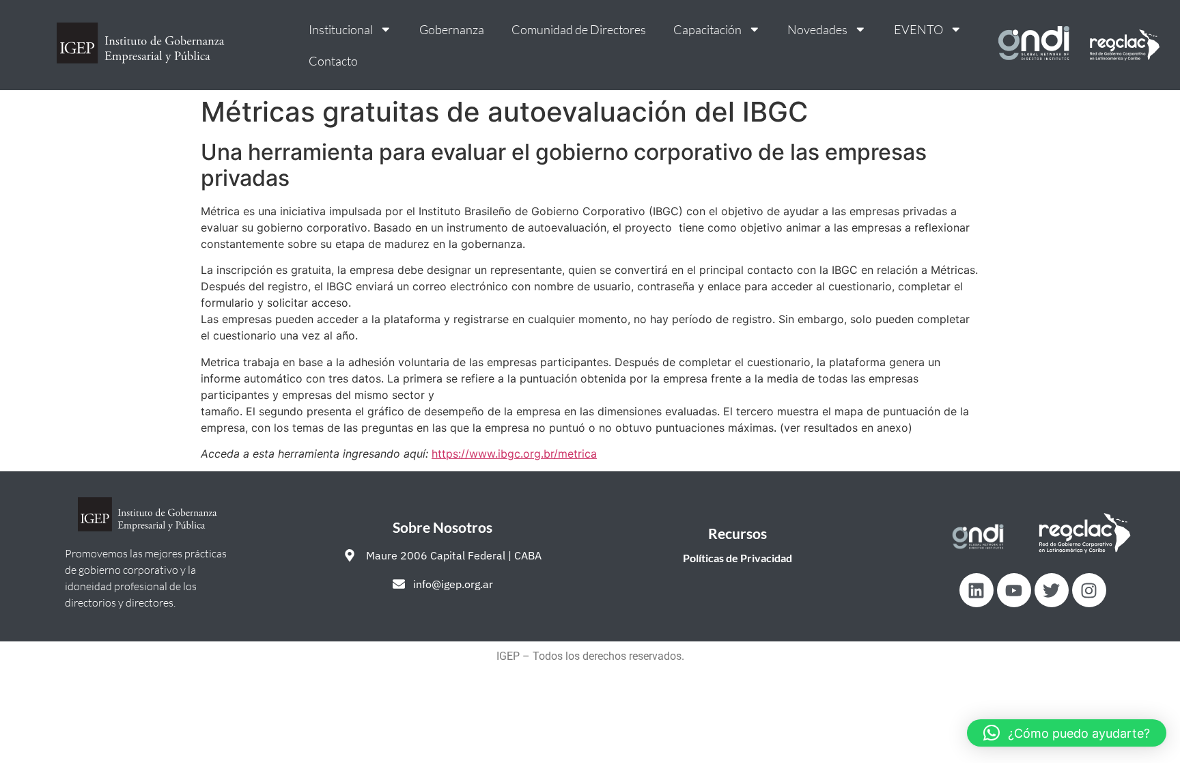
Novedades (817, 29)
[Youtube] (1014, 590)
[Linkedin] (976, 590)
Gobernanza (451, 29)
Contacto (333, 60)
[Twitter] (1052, 590)
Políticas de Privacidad (737, 557)
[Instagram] (1089, 590)
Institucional (341, 29)
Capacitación (707, 29)
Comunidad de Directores (578, 29)
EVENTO (918, 29)
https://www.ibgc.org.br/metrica (514, 453)
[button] (1066, 733)
